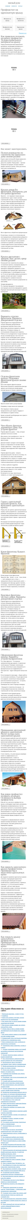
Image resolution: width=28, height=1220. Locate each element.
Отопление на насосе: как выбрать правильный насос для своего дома (12, 1130)
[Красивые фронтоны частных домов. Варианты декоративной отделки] (14, 639)
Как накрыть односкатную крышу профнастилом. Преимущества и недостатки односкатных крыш (13, 870)
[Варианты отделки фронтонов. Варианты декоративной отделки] (14, 361)
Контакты (4, 1214)
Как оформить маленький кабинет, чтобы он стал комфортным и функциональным (13, 1097)
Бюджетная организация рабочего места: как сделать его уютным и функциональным (14, 1093)
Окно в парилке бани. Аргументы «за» (14, 1163)
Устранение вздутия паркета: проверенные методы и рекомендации (12, 1173)
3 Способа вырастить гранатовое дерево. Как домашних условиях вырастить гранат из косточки (14, 1200)
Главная (7, 6)
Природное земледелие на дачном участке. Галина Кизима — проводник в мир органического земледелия (13, 1189)
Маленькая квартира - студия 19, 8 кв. (13, 1014)
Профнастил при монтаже (7, 28)
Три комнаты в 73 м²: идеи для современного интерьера (10, 1100)
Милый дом (14, 3)
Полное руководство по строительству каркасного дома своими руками (13, 154)
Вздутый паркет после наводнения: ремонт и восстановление (12, 1156)
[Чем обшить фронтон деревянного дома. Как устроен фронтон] (14, 485)
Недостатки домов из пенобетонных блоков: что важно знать (12, 1071)
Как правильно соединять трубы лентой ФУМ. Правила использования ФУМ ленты (13, 1169)
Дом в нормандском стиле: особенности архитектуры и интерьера (13, 1043)
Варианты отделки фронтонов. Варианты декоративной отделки (11, 318)
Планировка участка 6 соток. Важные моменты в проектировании (12, 1181)
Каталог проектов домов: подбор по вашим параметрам (12, 1056)
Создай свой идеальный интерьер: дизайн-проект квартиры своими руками (12, 1082)
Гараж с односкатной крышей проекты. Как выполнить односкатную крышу (12, 504)
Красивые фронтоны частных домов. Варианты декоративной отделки (13, 596)
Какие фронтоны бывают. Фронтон (13, 552)
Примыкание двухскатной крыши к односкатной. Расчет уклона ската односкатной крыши (13, 732)
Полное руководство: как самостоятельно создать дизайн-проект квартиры (14, 1089)
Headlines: (5, 1016)
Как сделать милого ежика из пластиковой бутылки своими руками (13, 1035)
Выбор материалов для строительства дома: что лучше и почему (13, 1067)
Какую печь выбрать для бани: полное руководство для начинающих (12, 1018)
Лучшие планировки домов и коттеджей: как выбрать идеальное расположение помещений (13, 1051)
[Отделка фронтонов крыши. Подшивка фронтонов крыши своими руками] (14, 397)
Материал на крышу (7, 19)
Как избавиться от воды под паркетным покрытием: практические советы (13, 1166)
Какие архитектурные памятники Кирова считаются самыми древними (13, 1104)
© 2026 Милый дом (5, 1212)
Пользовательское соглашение (12, 1214)
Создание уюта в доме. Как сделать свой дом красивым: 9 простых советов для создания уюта (13, 1195)
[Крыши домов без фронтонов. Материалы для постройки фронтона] (14, 221)
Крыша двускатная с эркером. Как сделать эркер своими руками (13, 258)
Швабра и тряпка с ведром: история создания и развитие (12, 1119)
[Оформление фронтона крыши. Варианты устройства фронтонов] (14, 712)
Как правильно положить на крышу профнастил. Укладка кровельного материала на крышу (13, 39)
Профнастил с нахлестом (21, 19)
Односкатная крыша (20, 28)
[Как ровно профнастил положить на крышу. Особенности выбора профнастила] (14, 850)
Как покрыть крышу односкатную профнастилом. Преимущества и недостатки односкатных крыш (12, 941)
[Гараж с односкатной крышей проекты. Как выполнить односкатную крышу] (14, 535)
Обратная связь (5, 1218)
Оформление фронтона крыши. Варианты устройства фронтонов (12, 656)
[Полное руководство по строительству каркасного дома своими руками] (14, 176)
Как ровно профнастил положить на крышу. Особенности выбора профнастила (11, 796)
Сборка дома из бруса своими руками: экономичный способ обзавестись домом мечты (12, 1030)
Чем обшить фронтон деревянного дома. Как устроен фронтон (11, 427)
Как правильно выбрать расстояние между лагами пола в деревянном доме (12, 1138)
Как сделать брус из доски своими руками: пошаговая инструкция (13, 1022)
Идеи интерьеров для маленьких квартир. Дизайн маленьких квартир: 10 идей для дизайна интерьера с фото (14, 1152)
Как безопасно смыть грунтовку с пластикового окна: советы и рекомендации (13, 1063)
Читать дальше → (5, 143)
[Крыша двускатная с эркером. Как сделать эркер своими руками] (14, 301)
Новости (14, 6)
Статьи (20, 6)
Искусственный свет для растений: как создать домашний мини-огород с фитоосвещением (13, 1206)
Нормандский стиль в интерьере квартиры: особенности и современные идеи (14, 1039)
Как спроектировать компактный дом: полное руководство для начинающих (12, 1059)
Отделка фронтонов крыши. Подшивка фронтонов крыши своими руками (13, 379)
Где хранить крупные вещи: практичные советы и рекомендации (13, 1123)
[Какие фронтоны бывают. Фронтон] (14, 564)
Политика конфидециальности (8, 1216)
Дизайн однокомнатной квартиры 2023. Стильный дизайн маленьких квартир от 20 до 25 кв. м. (13, 1146)
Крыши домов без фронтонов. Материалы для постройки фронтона (14, 191)
